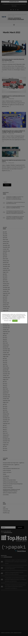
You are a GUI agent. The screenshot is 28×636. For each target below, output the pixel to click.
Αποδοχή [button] (15, 320)
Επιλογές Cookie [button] (7, 320)
